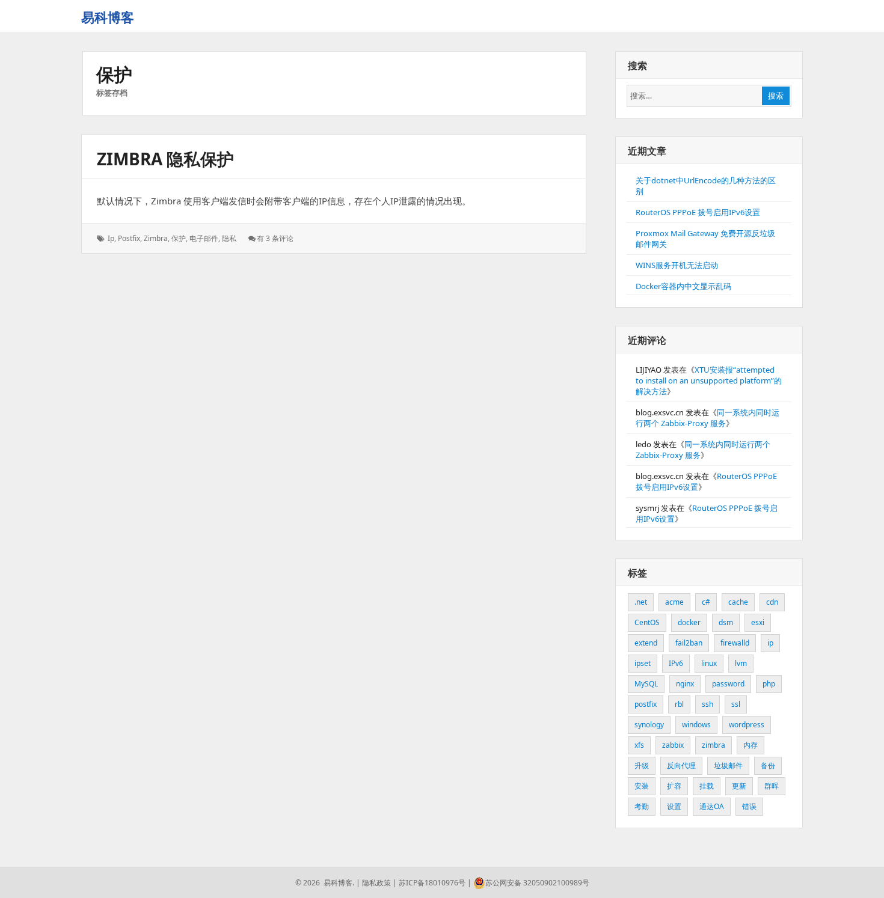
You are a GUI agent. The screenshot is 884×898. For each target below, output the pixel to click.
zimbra (156, 238)
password (728, 684)
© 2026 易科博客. (324, 883)
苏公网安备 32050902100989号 (537, 883)
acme (674, 602)
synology (649, 724)
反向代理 (681, 765)
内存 (750, 745)
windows (696, 724)
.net (640, 602)
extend (645, 643)
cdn (772, 602)
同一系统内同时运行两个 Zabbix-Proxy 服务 (707, 418)
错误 (749, 806)
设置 (674, 806)
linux (709, 663)
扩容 (674, 786)
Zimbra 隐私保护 (165, 158)
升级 (641, 765)
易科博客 (107, 17)
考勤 (641, 806)
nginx (685, 684)
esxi (757, 622)
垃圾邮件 (728, 765)
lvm (741, 663)
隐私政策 (376, 883)
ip (111, 238)
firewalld (734, 643)
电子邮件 (203, 238)
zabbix (673, 745)
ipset (642, 663)
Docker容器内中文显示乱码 (683, 286)
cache (738, 602)
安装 (641, 786)
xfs (639, 745)
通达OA (711, 806)
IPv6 (676, 663)
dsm (726, 622)
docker (689, 622)
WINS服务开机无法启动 (677, 265)
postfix (129, 238)
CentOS (647, 622)
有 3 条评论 (275, 238)
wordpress (746, 724)
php (769, 684)
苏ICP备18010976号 (432, 883)
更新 (739, 786)
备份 (768, 765)
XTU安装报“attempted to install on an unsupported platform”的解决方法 (709, 380)
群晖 (771, 786)
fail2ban (688, 643)
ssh (707, 704)
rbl (679, 704)
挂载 (706, 786)
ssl (735, 704)
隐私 (229, 238)
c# (706, 602)
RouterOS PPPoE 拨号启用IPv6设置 (698, 212)
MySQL (646, 684)
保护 (178, 238)
